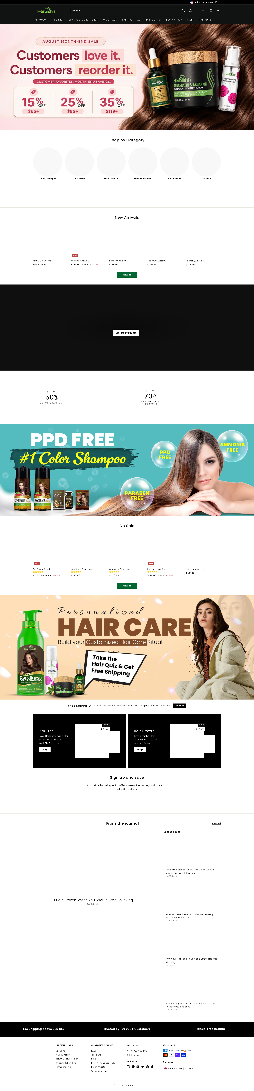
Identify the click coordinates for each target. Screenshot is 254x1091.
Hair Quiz (205, 20)
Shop (45, 749)
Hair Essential (131, 20)
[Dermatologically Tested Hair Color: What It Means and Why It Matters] (192, 852)
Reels (190, 20)
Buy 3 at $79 (174, 20)
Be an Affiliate (98, 1067)
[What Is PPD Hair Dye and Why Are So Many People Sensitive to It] (192, 897)
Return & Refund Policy (67, 1059)
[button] (38, 572)
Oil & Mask (110, 20)
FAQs (93, 1051)
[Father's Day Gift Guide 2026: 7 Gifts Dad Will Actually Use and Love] (192, 986)
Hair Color (40, 20)
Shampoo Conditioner (83, 20)
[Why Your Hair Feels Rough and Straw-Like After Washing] (192, 941)
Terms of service (64, 1067)
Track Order (97, 1055)
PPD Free (58, 20)
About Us (60, 1051)
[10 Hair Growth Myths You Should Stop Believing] (92, 864)
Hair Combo (153, 20)
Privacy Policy (63, 1055)
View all (127, 274)
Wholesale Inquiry (100, 1071)
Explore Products (126, 332)
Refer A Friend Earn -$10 (103, 1063)
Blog (93, 1059)
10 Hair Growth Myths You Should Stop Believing (92, 900)
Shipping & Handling (66, 1063)
